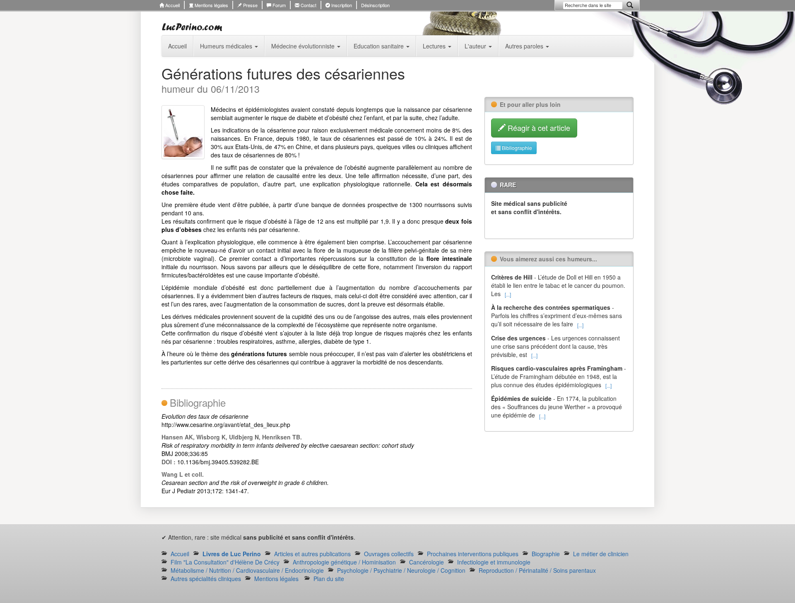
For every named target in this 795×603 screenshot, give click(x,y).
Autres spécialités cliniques (206, 578)
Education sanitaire (379, 46)
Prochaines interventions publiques (472, 554)
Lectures (435, 46)
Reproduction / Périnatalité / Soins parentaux (537, 570)
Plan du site (328, 578)
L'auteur (476, 46)
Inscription (341, 5)
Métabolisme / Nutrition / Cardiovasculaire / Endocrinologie (247, 570)
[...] (508, 294)
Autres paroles (525, 46)
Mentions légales (210, 5)
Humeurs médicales (227, 46)
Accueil (172, 5)
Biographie (546, 554)
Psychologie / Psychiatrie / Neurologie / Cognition (401, 570)
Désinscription (375, 5)
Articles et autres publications (312, 554)
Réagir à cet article (538, 127)
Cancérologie (426, 562)
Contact (307, 5)
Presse (250, 5)
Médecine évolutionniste (303, 46)
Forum (278, 5)
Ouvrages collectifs (389, 554)
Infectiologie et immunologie (493, 562)
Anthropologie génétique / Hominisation (344, 562)
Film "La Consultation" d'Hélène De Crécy (225, 562)
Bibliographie (516, 147)
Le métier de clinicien (601, 554)
